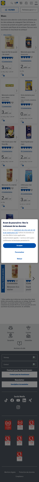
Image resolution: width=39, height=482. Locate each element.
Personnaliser (19, 252)
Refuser (19, 259)
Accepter (20, 245)
